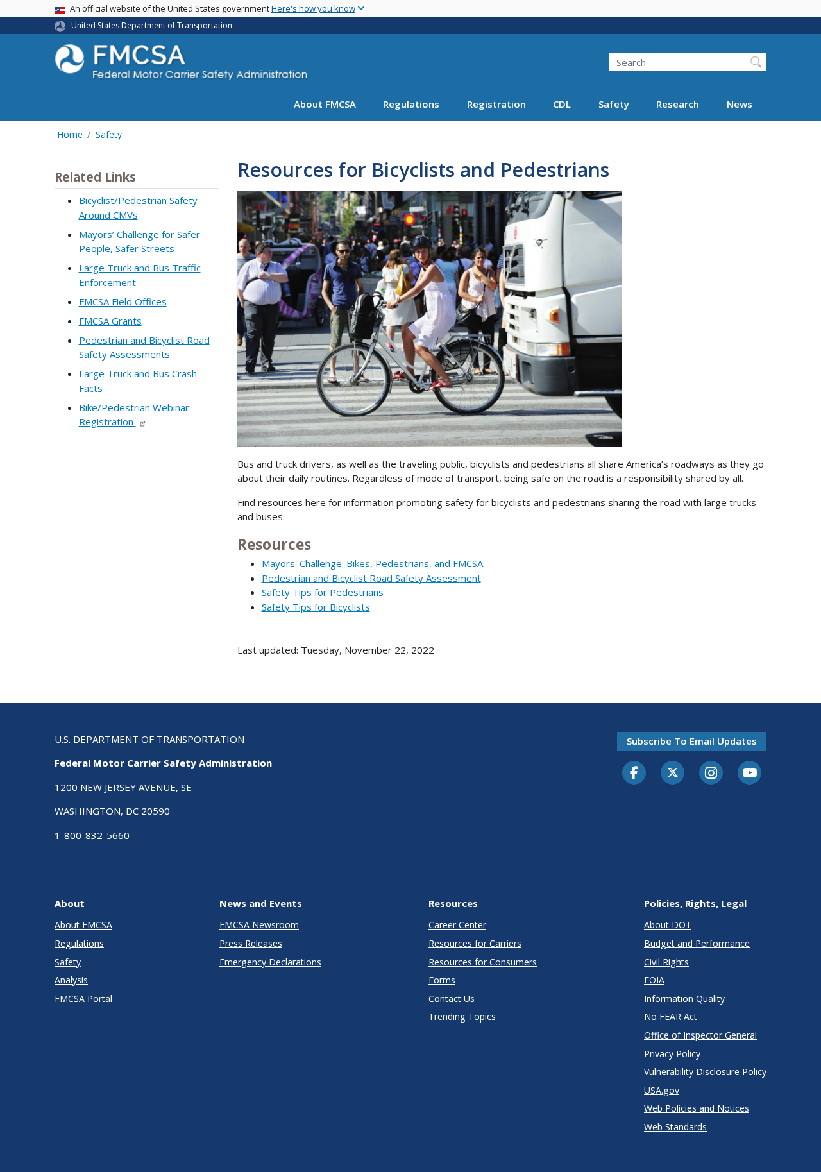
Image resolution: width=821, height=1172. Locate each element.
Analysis (71, 980)
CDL (562, 104)
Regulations (411, 104)
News (739, 104)
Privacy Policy (672, 1054)
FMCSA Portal (83, 998)
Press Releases (250, 943)
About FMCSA (325, 104)
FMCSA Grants (110, 320)
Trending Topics (462, 1016)
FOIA (654, 980)
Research (677, 104)
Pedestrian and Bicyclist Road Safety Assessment (371, 578)
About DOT (667, 925)
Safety (613, 104)
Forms (441, 980)
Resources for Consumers (482, 962)
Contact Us (451, 998)
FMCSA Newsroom (259, 925)
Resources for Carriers (474, 943)
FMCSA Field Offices (123, 301)
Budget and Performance (697, 943)
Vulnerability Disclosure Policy (705, 1072)
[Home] (183, 66)
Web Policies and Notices (696, 1108)
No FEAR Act (670, 1016)
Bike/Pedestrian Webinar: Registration (135, 415)
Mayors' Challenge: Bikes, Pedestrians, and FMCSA (372, 563)
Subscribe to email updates (692, 741)
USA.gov (661, 1090)
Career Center (457, 925)
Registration (496, 104)
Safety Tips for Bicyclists (316, 606)
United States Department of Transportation (151, 25)
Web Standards (675, 1127)
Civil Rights (666, 962)
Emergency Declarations (270, 962)
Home (70, 134)
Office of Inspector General (700, 1035)
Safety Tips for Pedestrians (323, 592)
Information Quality (684, 998)
